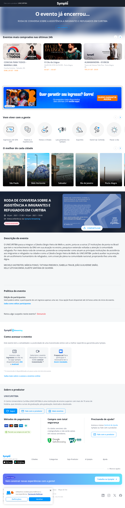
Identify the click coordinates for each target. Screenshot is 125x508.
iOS (21, 362)
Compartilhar (93, 228)
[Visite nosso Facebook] (120, 495)
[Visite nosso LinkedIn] (103, 495)
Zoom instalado (60, 362)
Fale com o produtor (33, 411)
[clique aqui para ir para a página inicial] (62, 3)
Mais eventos (57, 411)
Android (15, 364)
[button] (10, 493)
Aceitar (39, 499)
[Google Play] (19, 462)
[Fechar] (50, 490)
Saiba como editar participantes (17, 303)
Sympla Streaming (32, 219)
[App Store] (8, 462)
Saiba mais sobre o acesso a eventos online (22, 376)
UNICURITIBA (22, 3)
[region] (28, 496)
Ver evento (62, 27)
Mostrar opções (114, 469)
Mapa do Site (62, 490)
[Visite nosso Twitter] (114, 495)
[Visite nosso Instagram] (108, 495)
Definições (16, 499)
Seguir (12, 411)
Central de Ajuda (111, 425)
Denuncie (41, 314)
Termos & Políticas (35, 494)
